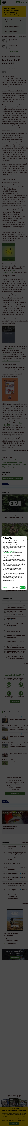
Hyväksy (22, 587)
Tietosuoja (5, 587)
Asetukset (15, 587)
